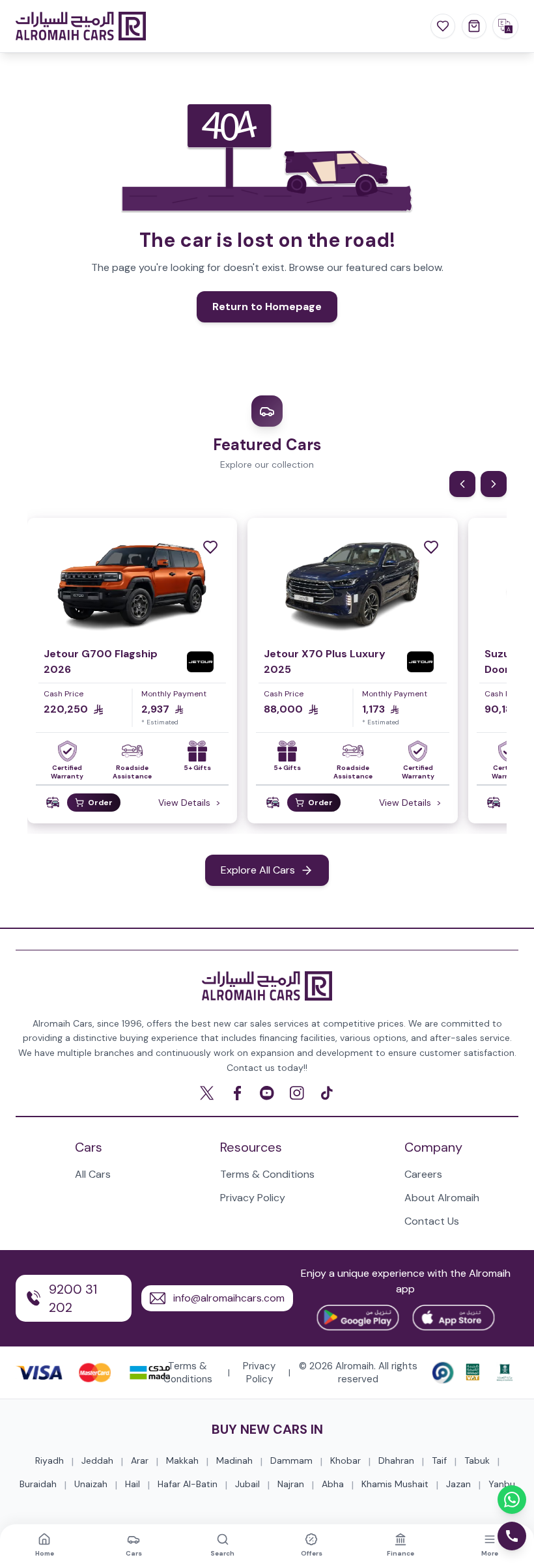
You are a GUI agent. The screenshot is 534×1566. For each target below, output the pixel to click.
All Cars (93, 1174)
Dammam (291, 1460)
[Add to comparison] (53, 803)
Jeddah (97, 1460)
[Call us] (512, 1536)
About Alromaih (441, 1197)
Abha (333, 1484)
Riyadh (49, 1460)
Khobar (345, 1460)
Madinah (234, 1460)
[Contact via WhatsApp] (512, 1499)
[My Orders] (474, 26)
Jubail (247, 1484)
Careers (423, 1174)
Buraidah (38, 1484)
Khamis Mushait (395, 1484)
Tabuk (477, 1460)
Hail (132, 1484)
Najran (290, 1484)
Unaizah (90, 1484)
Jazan (458, 1484)
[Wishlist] (442, 26)
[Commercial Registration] (504, 1372)
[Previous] (462, 484)
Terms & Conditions (267, 1174)
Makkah (182, 1460)
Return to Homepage (267, 306)
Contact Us (431, 1221)
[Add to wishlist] (210, 547)
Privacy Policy (252, 1197)
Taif (439, 1460)
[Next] (494, 484)
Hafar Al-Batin (188, 1484)
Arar (139, 1460)
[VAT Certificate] (473, 1372)
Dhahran (396, 1460)
